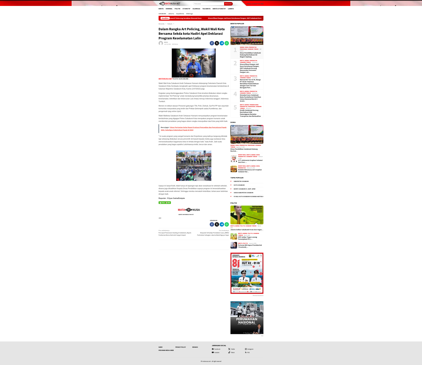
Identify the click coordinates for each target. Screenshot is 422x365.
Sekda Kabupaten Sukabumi (243, 193)
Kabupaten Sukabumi (241, 181)
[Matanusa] (170, 4)
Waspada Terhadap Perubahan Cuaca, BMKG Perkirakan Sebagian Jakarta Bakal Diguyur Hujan (213, 232)
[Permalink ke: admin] (161, 43)
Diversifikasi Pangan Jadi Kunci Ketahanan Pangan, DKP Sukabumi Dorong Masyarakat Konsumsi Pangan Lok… (249, 68)
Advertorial (242, 155)
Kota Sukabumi (239, 185)
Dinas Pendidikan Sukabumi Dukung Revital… (244, 150)
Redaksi (195, 347)
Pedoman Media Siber (166, 350)
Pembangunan (254, 105)
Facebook (217, 349)
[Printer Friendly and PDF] (165, 203)
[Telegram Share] (222, 43)
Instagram (250, 349)
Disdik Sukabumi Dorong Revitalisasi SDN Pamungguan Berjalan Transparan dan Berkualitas (250, 113)
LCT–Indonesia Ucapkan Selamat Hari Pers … (250, 161)
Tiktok (233, 352)
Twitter (233, 349)
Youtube (216, 352)
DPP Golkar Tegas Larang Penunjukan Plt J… (247, 238)
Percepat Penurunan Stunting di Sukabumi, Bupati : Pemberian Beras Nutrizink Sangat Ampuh (175, 232)
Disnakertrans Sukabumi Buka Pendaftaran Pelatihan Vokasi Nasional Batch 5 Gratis (250, 98)
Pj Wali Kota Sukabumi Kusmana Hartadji (248, 196)
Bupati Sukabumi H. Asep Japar (244, 189)
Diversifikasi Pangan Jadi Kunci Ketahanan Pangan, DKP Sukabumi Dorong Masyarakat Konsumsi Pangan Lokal (223, 18)
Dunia (246, 47)
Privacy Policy (180, 347)
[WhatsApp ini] (227, 43)
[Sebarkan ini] (212, 43)
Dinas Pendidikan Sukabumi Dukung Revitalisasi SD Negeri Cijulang (250, 55)
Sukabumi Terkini (252, 49)
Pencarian (228, 4)
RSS (248, 352)
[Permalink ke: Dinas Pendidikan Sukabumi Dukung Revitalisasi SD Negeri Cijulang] (246, 35)
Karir (160, 347)
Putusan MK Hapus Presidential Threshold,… (250, 246)
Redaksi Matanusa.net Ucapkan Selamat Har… (250, 171)
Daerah (242, 47)
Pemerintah (252, 47)
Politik (242, 226)
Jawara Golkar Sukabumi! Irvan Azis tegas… (246, 230)
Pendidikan (243, 49)
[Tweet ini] (217, 43)
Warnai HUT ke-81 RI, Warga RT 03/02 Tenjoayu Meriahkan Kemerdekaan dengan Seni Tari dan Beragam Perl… (250, 84)
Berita (242, 60)
